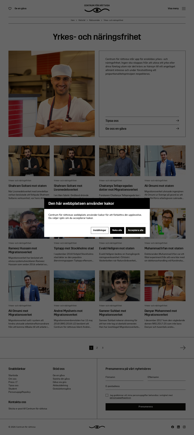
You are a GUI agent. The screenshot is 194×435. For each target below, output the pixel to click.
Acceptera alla (135, 230)
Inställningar (99, 230)
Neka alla (117, 230)
